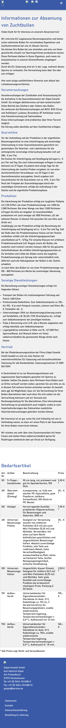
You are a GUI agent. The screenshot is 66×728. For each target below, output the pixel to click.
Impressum (11, 701)
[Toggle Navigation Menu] (61, 3)
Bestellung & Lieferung (16, 715)
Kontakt (9, 705)
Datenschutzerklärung (16, 710)
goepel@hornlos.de (13, 688)
